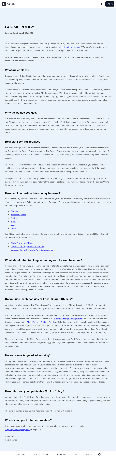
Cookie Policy (60, 454)
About (74, 454)
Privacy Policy (20, 454)
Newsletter (88, 454)
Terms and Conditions (41, 454)
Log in (110, 4)
